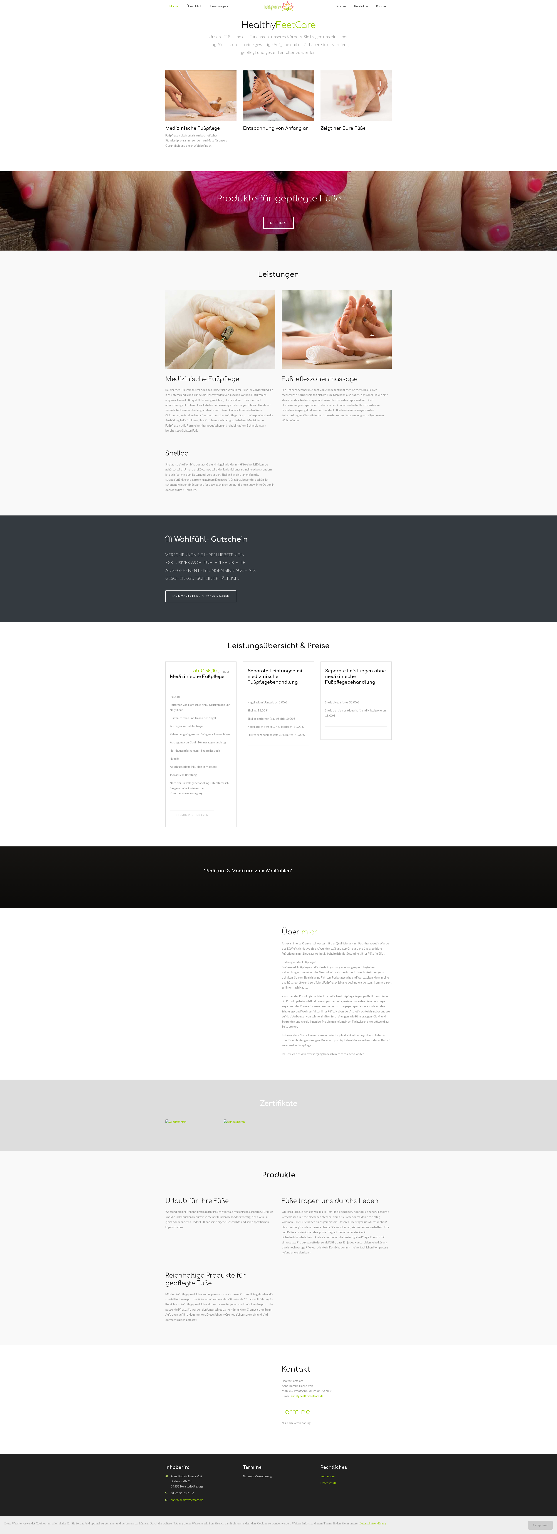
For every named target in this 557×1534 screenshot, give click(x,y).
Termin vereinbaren (192, 815)
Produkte (361, 6)
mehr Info (278, 222)
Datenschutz (328, 1483)
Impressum (327, 1476)
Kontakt (382, 6)
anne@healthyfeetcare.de (307, 1396)
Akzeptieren (540, 1525)
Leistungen (219, 6)
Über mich (194, 6)
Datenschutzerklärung (372, 1523)
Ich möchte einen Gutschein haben (200, 596)
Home (173, 6)
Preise (341, 6)
